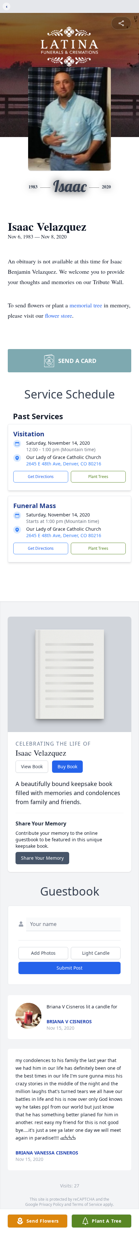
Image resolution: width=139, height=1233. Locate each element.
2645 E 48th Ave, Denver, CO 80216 (63, 464)
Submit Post (69, 968)
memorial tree (86, 305)
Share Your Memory (42, 858)
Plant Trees (98, 476)
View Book (32, 766)
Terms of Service (87, 1204)
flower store (58, 315)
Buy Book (67, 766)
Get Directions (41, 476)
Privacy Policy (51, 1204)
